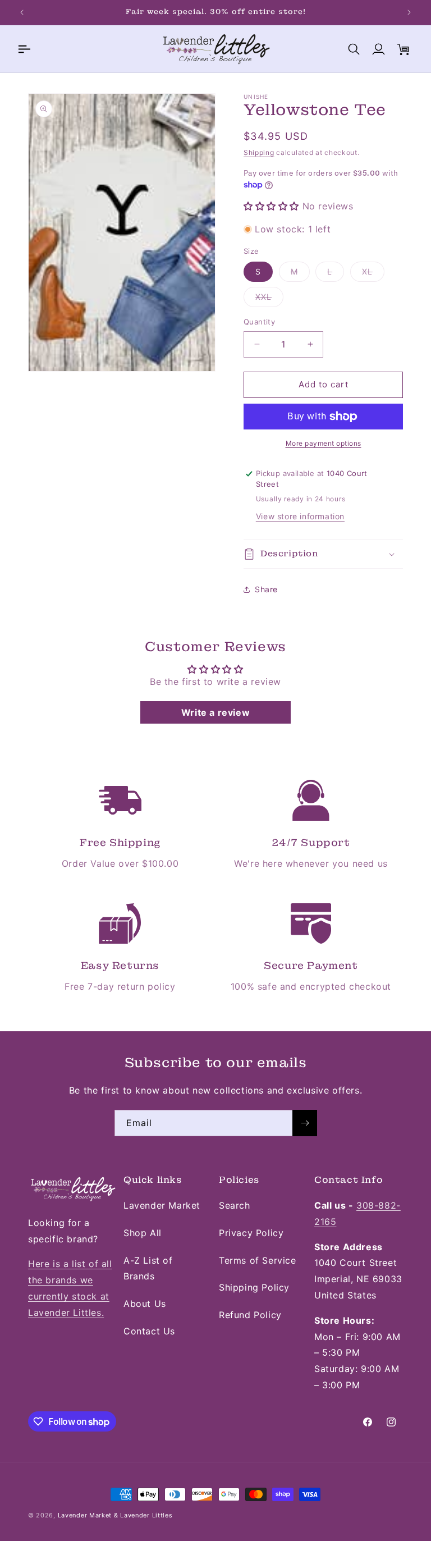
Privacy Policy (251, 1232)
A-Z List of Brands (148, 1268)
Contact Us (149, 1331)
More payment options (323, 443)
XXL (269, 299)
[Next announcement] (409, 12)
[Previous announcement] (22, 12)
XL (373, 274)
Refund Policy (250, 1314)
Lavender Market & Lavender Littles (115, 1515)
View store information (300, 516)
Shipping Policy (254, 1287)
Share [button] (266, 589)
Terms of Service (257, 1260)
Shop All (142, 1232)
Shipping (259, 152)
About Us (144, 1303)
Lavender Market (161, 1205)
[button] (23, 48)
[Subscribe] (304, 1123)
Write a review (215, 712)
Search (234, 1205)
